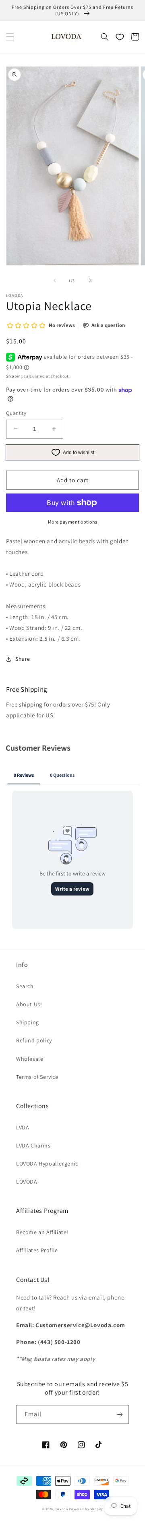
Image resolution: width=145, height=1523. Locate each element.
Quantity (16, 413)
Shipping (14, 376)
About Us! (29, 1004)
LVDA (22, 1127)
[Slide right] (90, 280)
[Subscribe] (119, 1414)
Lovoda (62, 1509)
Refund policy (34, 1040)
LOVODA (26, 1181)
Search (25, 986)
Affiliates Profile (37, 1250)
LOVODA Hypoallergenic (47, 1163)
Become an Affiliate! (42, 1232)
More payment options (72, 522)
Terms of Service (37, 1076)
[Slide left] (55, 280)
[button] (10, 37)
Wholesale (29, 1058)
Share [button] (22, 658)
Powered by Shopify (86, 1509)
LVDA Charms (33, 1145)
